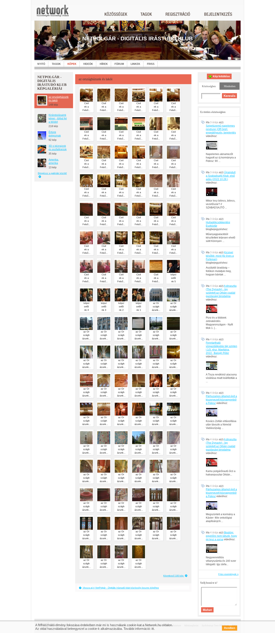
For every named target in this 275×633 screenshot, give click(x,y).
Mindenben (229, 86)
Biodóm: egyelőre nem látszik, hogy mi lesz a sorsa (221, 536)
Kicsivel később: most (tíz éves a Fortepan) (220, 256)
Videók (88, 63)
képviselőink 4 (86, 306)
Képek (71, 63)
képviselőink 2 (121, 306)
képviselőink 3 (104, 306)
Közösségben (209, 86)
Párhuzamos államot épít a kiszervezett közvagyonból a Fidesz (221, 400)
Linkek (135, 63)
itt (152, 628)
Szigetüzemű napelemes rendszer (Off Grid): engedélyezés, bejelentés (221, 129)
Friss (150, 63)
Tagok (56, 63)
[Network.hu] (53, 12)
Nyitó (41, 63)
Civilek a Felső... (86, 106)
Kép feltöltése (221, 76)
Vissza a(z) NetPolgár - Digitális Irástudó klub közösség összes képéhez (120, 587)
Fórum (119, 63)
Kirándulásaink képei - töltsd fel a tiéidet (58, 118)
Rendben (229, 628)
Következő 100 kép (173, 575)
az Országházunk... (156, 306)
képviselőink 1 (138, 306)
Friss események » (228, 574)
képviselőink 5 (173, 278)
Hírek (104, 63)
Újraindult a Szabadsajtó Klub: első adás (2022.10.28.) (220, 176)
